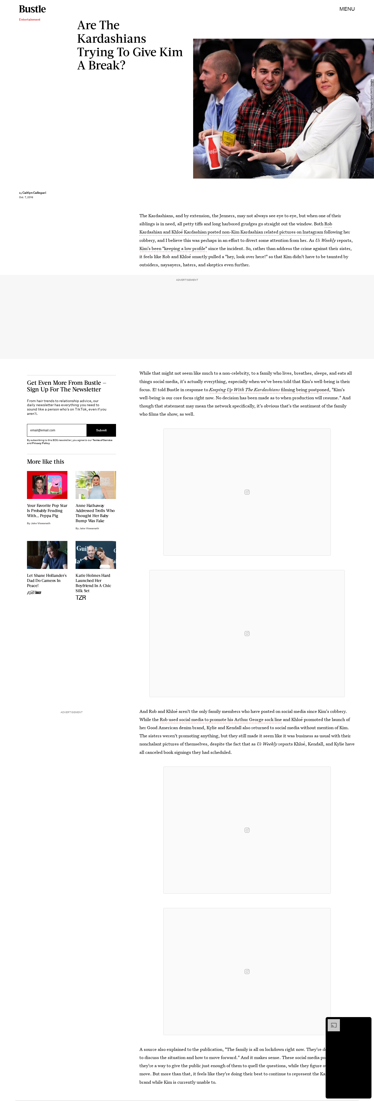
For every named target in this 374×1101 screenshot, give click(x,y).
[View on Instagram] (247, 492)
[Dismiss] (366, 1022)
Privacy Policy (41, 443)
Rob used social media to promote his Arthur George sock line (221, 719)
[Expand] (331, 1022)
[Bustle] (32, 9)
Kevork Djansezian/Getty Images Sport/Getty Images (371, 108)
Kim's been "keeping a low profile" (173, 248)
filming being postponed (269, 389)
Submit (101, 430)
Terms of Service (102, 440)
